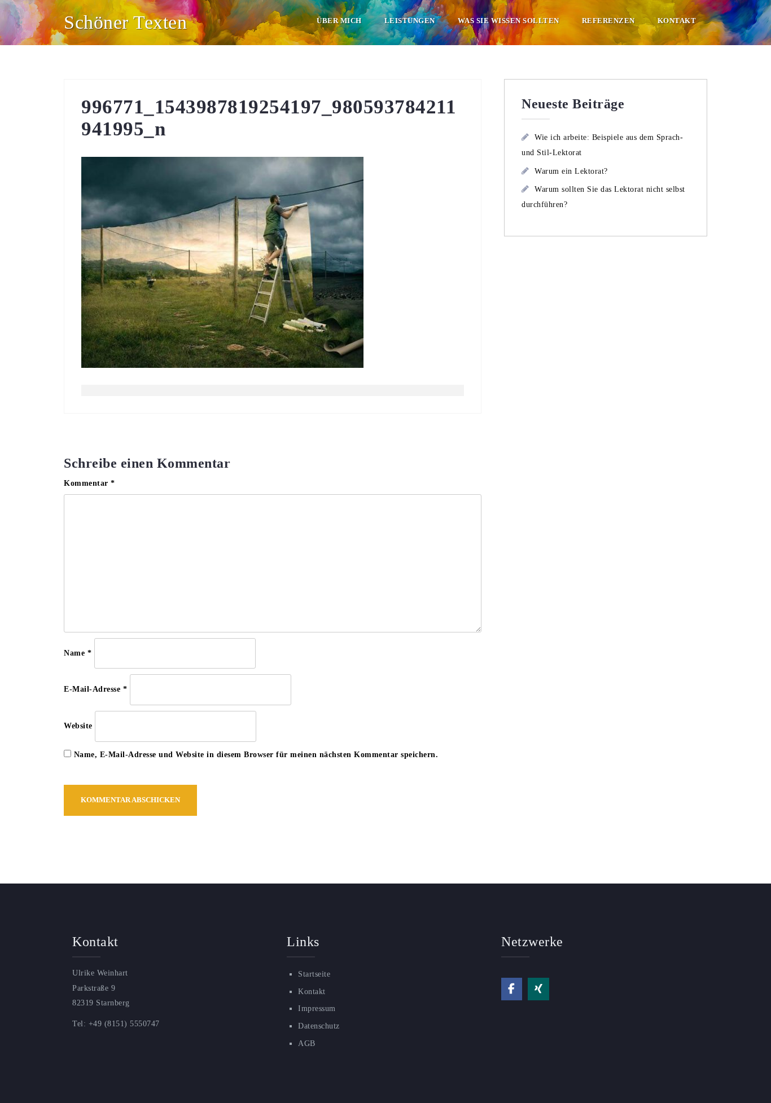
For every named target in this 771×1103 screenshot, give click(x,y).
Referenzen (608, 20)
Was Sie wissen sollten (508, 20)
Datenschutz (319, 1026)
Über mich (339, 20)
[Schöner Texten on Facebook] (511, 989)
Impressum (317, 1008)
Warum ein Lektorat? (571, 171)
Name (77, 653)
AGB (307, 1043)
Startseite (314, 974)
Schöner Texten (125, 22)
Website (78, 726)
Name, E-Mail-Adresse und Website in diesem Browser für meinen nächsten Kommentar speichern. (256, 754)
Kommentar (89, 483)
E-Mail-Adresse (95, 689)
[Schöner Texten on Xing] (538, 989)
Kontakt (677, 20)
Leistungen (409, 20)
